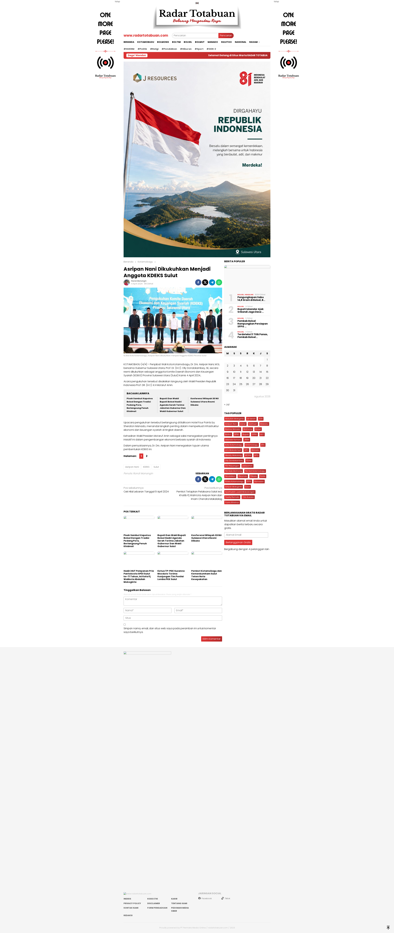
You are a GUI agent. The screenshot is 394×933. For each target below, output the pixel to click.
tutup (117, 1)
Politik (262, 476)
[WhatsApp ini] (219, 282)
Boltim (228, 434)
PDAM (248, 460)
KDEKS (146, 466)
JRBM (246, 439)
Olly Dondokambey (234, 460)
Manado (255, 450)
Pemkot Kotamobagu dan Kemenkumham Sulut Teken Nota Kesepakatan (206, 575)
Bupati (246, 434)
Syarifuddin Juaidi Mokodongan (240, 492)
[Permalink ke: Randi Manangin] (127, 282)
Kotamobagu (251, 444)
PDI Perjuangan (232, 465)
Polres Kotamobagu (234, 481)
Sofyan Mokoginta (233, 486)
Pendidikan (230, 476)
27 (254, 384)
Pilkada (253, 476)
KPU (263, 444)
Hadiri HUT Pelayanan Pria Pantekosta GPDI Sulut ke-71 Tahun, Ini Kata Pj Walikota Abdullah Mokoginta (139, 576)
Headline (249, 294)
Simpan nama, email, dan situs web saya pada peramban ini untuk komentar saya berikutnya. (170, 630)
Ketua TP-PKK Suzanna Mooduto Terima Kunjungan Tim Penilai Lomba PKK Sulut (171, 575)
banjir (243, 424)
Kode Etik (152, 898)
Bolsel (240, 294)
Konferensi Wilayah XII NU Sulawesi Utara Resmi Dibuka (205, 401)
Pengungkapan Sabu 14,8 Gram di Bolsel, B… (251, 298)
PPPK (249, 481)
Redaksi (128, 915)
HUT (262, 434)
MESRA (248, 455)
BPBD (236, 434)
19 (247, 378)
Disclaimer (153, 903)
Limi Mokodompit (233, 450)
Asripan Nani (132, 466)
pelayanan (247, 465)
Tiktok (227, 898)
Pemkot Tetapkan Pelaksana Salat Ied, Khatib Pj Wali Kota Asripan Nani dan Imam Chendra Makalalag (199, 493)
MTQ (256, 455)
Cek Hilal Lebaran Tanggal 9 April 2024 (146, 489)
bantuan (253, 424)
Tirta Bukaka (248, 497)
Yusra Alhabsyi (232, 502)
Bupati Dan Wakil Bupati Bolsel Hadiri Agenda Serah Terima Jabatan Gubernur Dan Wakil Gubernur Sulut (173, 405)
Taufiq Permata (232, 497)
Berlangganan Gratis (238, 542)
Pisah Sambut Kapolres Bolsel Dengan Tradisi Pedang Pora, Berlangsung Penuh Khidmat (140, 405)
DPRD (254, 434)
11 (240, 372)
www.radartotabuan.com (146, 35)
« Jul (226, 404)
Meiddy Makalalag (233, 455)
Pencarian (226, 35)
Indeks (127, 898)
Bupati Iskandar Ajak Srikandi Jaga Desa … (250, 310)
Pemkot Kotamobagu (255, 471)
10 (234, 372)
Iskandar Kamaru (233, 439)
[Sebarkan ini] (198, 282)
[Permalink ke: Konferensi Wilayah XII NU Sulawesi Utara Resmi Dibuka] (206, 524)
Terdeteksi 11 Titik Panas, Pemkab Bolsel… (252, 336)
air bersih (251, 418)
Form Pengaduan (157, 907)
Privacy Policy (132, 903)
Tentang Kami (179, 903)
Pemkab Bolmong (233, 471)
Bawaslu (264, 424)
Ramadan (259, 481)
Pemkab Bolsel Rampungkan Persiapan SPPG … (252, 324)
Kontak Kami (131, 907)
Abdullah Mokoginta (234, 418)
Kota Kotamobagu (233, 444)
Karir (174, 898)
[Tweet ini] (205, 282)
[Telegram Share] (212, 282)
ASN (261, 418)
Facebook (207, 898)
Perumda (243, 476)
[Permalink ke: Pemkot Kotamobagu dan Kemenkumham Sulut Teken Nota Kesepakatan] (206, 560)
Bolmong (247, 429)
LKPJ (246, 450)
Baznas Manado (232, 429)
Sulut (156, 466)
